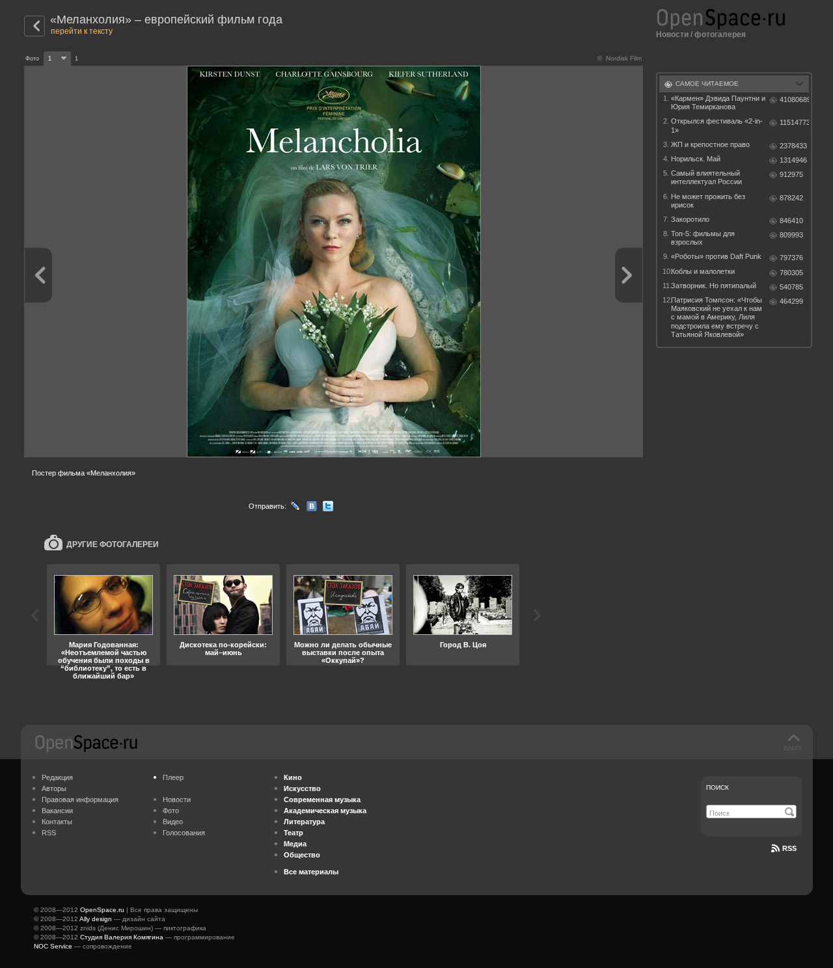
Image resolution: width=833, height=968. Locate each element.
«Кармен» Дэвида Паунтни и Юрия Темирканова (718, 102)
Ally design (95, 918)
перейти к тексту (82, 31)
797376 (791, 258)
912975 (791, 174)
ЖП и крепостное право (710, 144)
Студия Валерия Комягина (121, 937)
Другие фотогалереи (112, 544)
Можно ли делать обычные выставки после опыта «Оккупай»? (343, 652)
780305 (791, 272)
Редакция (57, 777)
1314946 (793, 160)
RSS (49, 833)
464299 (791, 301)
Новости (672, 34)
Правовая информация (80, 799)
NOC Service (53, 946)
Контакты (57, 822)
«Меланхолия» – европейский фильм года (166, 19)
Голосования (184, 833)
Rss (789, 848)
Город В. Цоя (463, 645)
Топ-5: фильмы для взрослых (703, 238)
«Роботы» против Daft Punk (716, 256)
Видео (173, 822)
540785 (791, 287)
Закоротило (690, 219)
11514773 (794, 122)
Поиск (717, 787)
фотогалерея (720, 34)
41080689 (794, 99)
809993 (791, 235)
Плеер (173, 777)
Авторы (54, 788)
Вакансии (57, 810)
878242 (791, 198)
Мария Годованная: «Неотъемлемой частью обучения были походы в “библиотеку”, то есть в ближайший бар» (104, 660)
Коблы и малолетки (703, 271)
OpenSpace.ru (102, 909)
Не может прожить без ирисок (708, 201)
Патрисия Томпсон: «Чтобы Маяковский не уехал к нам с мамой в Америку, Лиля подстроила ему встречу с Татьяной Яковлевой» (716, 317)
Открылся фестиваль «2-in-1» (717, 125)
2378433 (793, 146)
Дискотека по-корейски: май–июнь (223, 648)
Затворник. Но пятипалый (713, 285)
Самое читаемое (707, 83)
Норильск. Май (695, 159)
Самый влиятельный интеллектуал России (706, 177)
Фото (171, 810)
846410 (791, 220)
